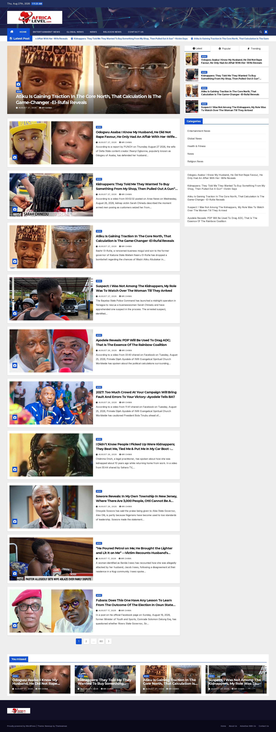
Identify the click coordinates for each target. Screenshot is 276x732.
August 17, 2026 (108, 558)
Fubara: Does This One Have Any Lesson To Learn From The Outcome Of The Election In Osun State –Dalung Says (134, 604)
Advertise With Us (248, 726)
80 (101, 641)
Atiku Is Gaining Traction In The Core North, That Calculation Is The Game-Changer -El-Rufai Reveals (230, 93)
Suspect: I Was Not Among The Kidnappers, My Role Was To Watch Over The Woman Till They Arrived (233, 109)
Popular (226, 48)
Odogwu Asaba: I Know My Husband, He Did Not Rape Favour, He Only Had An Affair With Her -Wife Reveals (231, 61)
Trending (255, 48)
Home (23, 32)
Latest (199, 48)
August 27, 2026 (108, 142)
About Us (233, 726)
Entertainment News (46, 32)
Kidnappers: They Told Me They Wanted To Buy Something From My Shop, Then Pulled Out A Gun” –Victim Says (230, 78)
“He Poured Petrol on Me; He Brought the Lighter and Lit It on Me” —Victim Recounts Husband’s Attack (134, 552)
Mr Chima (47, 108)
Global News (75, 32)
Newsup (48, 726)
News (93, 32)
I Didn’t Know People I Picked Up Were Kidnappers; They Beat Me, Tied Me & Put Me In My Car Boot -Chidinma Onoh (135, 448)
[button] (261, 31)
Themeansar (61, 726)
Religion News (112, 32)
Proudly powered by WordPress (21, 726)
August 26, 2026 (28, 108)
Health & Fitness (196, 146)
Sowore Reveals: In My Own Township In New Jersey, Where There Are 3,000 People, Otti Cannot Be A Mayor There (136, 500)
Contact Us (136, 32)
